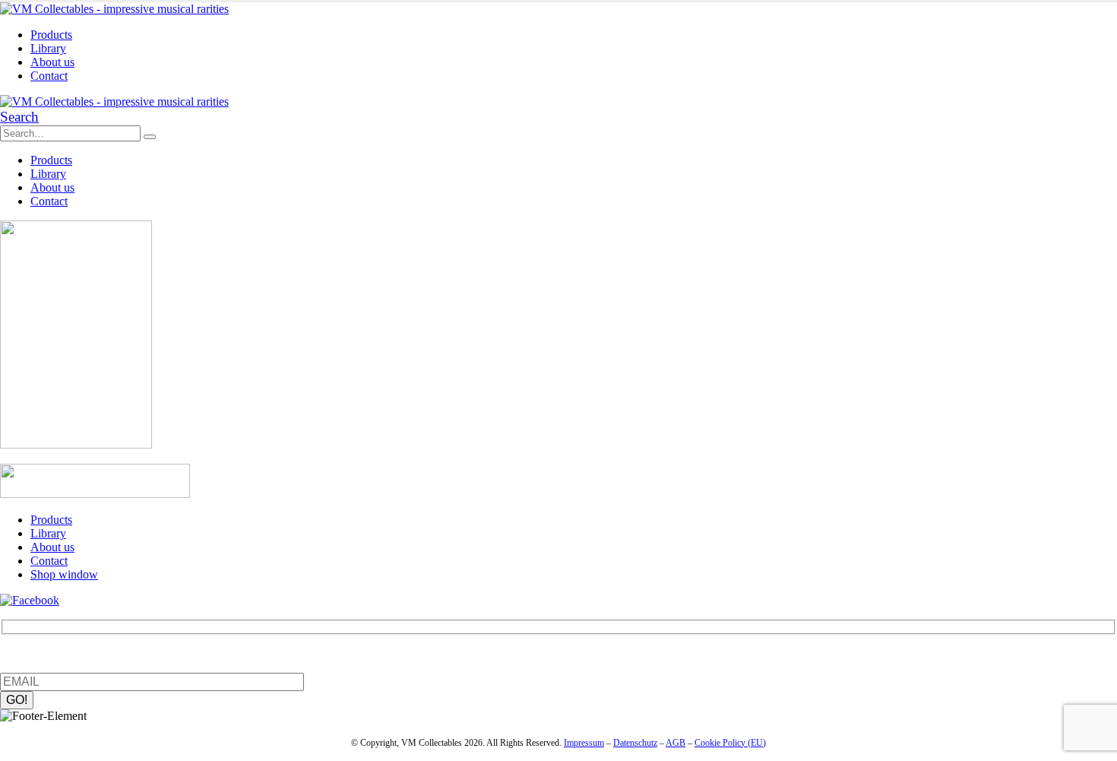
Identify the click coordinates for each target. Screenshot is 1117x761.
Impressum (584, 742)
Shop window (64, 574)
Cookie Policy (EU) (730, 742)
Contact (49, 75)
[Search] (150, 137)
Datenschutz (635, 742)
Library (48, 48)
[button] (19, 117)
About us (52, 61)
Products (51, 34)
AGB (675, 742)
